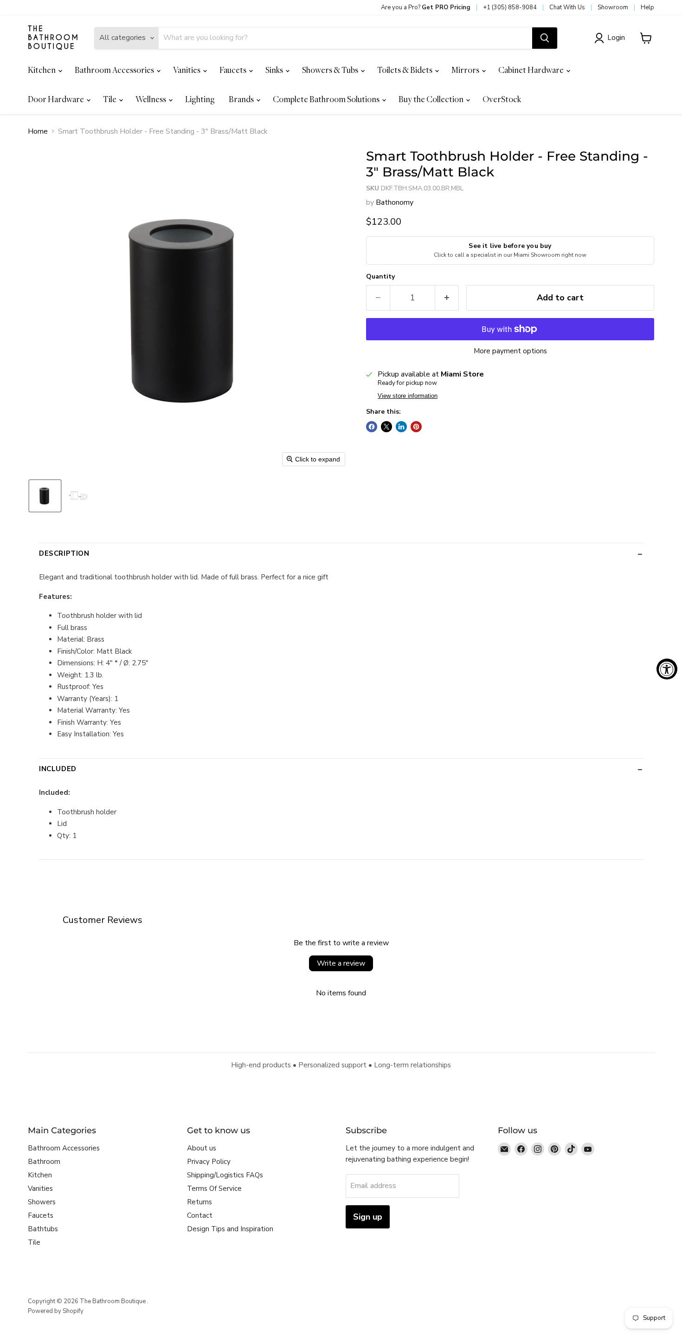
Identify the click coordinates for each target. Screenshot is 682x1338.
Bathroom (44, 1161)
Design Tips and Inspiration (230, 1229)
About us (201, 1148)
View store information (408, 396)
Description (64, 553)
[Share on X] (386, 426)
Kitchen (42, 70)
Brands (242, 99)
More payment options (510, 351)
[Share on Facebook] (371, 426)
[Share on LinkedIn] (401, 426)
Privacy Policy (209, 1161)
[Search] (544, 38)
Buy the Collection (432, 99)
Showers (42, 1202)
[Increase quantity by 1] (447, 298)
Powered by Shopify (56, 1311)
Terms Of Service (214, 1188)
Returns (199, 1202)
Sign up (367, 1216)
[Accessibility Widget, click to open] (666, 669)
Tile (110, 99)
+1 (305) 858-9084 (510, 7)
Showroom (613, 7)
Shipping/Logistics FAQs (225, 1175)
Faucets (233, 70)
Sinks (274, 70)
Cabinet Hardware (531, 70)
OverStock (502, 99)
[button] (611, 38)
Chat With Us (567, 7)
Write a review (341, 963)
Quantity (380, 276)
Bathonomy (394, 202)
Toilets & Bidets (405, 70)
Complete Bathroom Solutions (327, 99)
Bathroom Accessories (115, 70)
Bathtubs (43, 1229)
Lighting (200, 99)
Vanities (187, 70)
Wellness (151, 99)
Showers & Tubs (331, 70)
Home (38, 131)
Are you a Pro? (425, 7)
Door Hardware (56, 99)
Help (647, 7)
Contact (199, 1215)
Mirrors (466, 70)
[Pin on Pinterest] (416, 426)
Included (58, 768)
